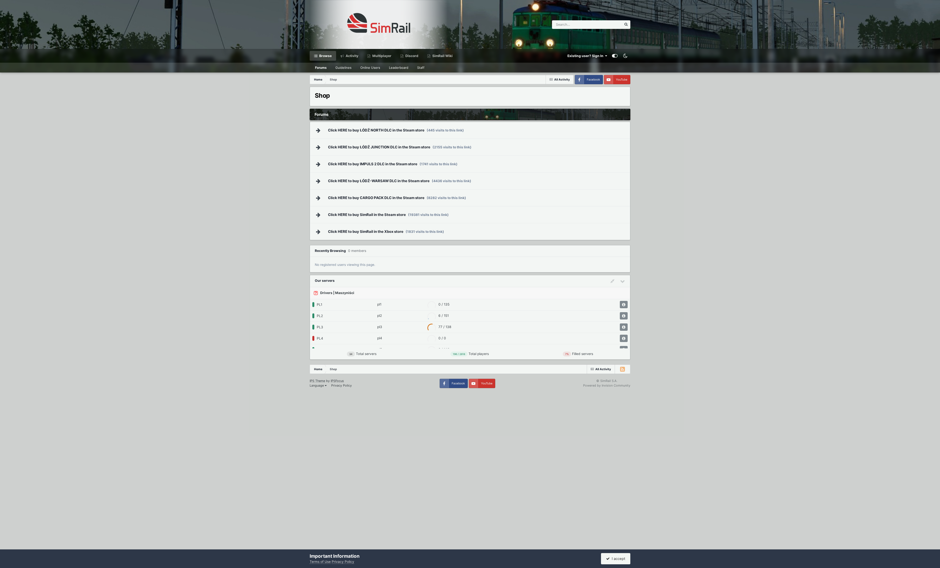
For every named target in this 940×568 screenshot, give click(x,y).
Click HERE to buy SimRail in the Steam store (367, 215)
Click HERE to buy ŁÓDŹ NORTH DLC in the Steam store (376, 130)
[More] (624, 304)
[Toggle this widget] (622, 281)
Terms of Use (320, 562)
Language (317, 385)
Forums (321, 68)
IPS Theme (317, 381)
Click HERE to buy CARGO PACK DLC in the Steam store (376, 198)
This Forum (607, 24)
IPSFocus (337, 381)
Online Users (370, 68)
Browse (325, 56)
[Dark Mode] (625, 56)
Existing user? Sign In (586, 56)
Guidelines (343, 68)
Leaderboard (398, 68)
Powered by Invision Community (606, 385)
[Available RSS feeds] (622, 369)
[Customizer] (615, 56)
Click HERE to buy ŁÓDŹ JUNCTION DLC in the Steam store (379, 147)
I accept (617, 558)
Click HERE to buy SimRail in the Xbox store (365, 231)
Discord (411, 56)
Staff (420, 68)
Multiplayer (381, 56)
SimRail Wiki (442, 56)
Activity (351, 56)
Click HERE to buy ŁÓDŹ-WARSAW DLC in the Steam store (379, 181)
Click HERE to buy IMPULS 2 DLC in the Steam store (372, 164)
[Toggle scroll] (613, 281)
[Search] (626, 24)
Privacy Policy (341, 385)
